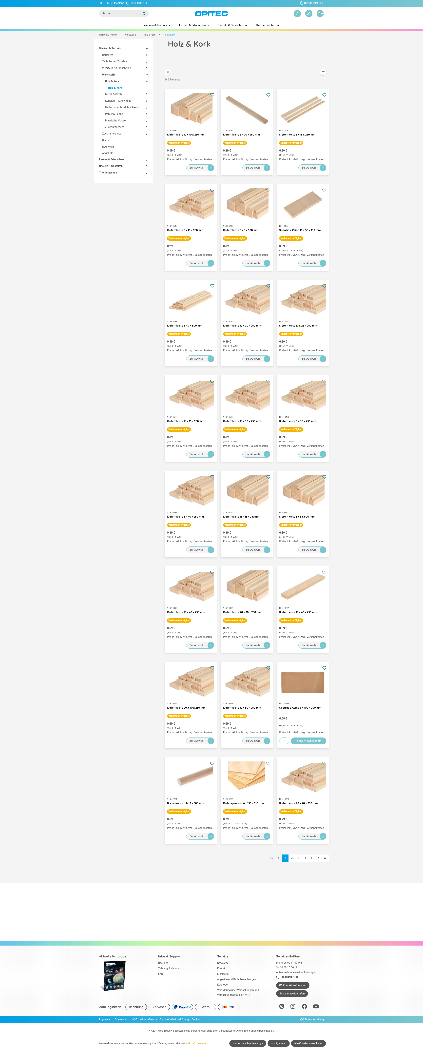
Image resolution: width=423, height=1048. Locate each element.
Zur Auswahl (197, 167)
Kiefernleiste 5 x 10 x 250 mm (185, 230)
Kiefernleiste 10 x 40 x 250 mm (186, 612)
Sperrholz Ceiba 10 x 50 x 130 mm (300, 230)
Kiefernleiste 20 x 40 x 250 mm (298, 803)
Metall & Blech (113, 94)
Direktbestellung (313, 3)
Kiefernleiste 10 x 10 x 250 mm (186, 134)
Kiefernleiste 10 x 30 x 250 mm (242, 421)
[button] (145, 48)
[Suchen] (143, 13)
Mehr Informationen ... (197, 1043)
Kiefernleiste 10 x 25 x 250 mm (298, 325)
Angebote (107, 153)
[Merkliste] (297, 13)
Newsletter (223, 963)
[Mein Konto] (308, 13)
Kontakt (221, 968)
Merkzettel (223, 973)
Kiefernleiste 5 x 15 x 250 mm (297, 134)
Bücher (106, 140)
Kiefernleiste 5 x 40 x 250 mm (185, 516)
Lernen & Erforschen (111, 159)
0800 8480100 (139, 3)
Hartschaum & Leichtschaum (122, 107)
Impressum (105, 1019)
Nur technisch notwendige (248, 1043)
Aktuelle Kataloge (112, 956)
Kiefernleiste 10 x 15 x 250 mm (185, 421)
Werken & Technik (110, 48)
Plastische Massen (116, 120)
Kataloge (222, 984)
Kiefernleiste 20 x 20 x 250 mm (242, 612)
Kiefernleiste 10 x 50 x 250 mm (242, 707)
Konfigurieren (278, 1043)
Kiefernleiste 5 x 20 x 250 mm (241, 134)
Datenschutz (122, 1019)
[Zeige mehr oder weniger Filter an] (323, 72)
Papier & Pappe (114, 114)
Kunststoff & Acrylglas (118, 100)
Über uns (163, 963)
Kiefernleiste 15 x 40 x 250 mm (298, 612)
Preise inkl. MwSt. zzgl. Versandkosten (189, 159)
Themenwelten (108, 172)
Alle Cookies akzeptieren (308, 1043)
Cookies (196, 1019)
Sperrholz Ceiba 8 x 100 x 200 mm (300, 707)
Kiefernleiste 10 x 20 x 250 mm (242, 325)
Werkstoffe (108, 74)
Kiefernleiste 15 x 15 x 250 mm (241, 516)
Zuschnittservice (114, 127)
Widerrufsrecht (148, 1019)
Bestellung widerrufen (292, 993)
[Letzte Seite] (325, 858)
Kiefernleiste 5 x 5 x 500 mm (240, 230)
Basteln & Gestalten (111, 166)
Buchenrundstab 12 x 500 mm (185, 803)
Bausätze (107, 55)
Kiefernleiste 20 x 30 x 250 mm (186, 707)
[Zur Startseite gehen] (211, 13)
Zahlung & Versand (169, 968)
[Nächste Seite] (318, 858)
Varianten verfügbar (179, 142)
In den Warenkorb (306, 740)
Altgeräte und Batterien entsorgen (236, 979)
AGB (134, 1019)
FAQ (160, 973)
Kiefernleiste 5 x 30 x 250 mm (297, 421)
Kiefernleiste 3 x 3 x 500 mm (297, 516)
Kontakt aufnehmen (294, 985)
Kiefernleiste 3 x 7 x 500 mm (184, 325)
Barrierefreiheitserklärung (174, 1019)
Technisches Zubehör (114, 61)
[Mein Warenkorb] (320, 13)
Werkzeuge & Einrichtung (116, 68)
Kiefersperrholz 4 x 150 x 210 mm (243, 803)
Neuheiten (108, 146)
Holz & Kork (112, 81)
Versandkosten (227, 1030)
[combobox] (120, 13)
